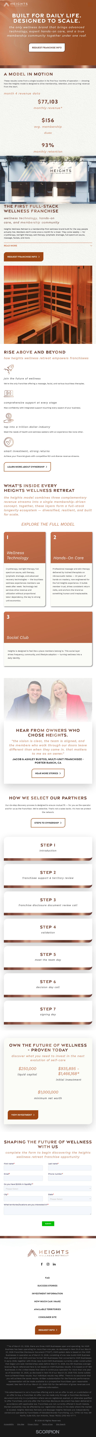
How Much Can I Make (47, 1301)
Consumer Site (47, 1317)
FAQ (47, 1277)
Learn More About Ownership (25, 466)
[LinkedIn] (54, 1264)
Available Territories (47, 1309)
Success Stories (47, 1285)
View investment (21, 1114)
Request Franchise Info (47, 47)
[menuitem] (9, 1424)
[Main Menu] (90, 4)
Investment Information (47, 1293)
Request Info (46, 1330)
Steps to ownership (46, 822)
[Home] (16, 4)
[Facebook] (41, 1264)
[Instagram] (48, 1264)
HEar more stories (46, 773)
